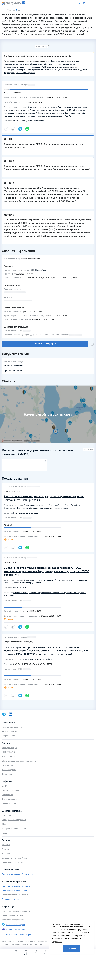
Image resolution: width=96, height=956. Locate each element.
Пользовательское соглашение (16, 911)
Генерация (6, 815)
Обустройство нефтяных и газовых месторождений (53, 64)
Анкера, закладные (59, 508)
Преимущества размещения (14, 890)
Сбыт (4, 824)
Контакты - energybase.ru (13, 920)
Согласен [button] (72, 948)
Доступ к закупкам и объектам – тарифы (20, 874)
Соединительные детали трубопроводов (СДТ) (25, 67)
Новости (6, 845)
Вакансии (6, 853)
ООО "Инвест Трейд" (39, 270)
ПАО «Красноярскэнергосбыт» (26, 513)
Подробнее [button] (57, 942)
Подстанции (7, 765)
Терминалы (7, 774)
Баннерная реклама (11, 899)
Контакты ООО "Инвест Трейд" (19, 934)
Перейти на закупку (43, 343)
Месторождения (9, 770)
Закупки (5, 849)
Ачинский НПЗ (19, 588)
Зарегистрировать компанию (15, 895)
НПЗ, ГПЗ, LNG (8, 752)
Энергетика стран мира (12, 862)
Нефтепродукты (9, 803)
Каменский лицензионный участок (28, 121)
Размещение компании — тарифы (17, 886)
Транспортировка (10, 799)
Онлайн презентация (15, 929)
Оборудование (8, 736)
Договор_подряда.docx (14, 365)
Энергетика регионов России (15, 858)
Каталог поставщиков (12, 727)
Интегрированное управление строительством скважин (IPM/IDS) (33, 70)
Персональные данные (12, 915)
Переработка (7, 795)
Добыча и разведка (10, 790)
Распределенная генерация (14, 828)
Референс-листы (9, 731)
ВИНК (4, 786)
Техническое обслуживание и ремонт (33, 508)
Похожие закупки (15, 478)
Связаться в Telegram (15, 925)
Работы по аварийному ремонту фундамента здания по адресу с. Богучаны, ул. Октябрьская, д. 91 (44, 498)
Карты (5, 833)
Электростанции (9, 748)
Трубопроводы (8, 756)
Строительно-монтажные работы (61, 67)
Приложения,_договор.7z (15, 370)
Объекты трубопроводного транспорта (19, 761)
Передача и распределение (14, 820)
